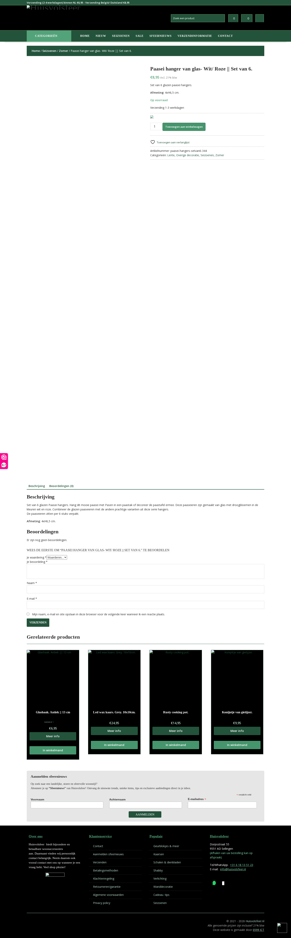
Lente (171, 155)
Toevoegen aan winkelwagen (184, 126)
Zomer (63, 51)
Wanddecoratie (163, 887)
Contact (225, 35)
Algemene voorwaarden (108, 895)
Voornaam (37, 799)
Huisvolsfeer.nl (255, 921)
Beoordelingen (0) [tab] (61, 486)
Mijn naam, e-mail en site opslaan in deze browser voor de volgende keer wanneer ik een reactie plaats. (98, 614)
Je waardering (37, 557)
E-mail (32, 598)
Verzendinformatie (195, 35)
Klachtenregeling (103, 878)
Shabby (158, 870)
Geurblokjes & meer (166, 846)
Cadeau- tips (161, 895)
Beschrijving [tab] (37, 486)
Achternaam (117, 799)
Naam (32, 583)
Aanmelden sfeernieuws (108, 854)
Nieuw (101, 35)
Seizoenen (121, 35)
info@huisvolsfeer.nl (233, 869)
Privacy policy (101, 903)
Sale (140, 35)
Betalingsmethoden (105, 870)
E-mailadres (197, 799)
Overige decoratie (187, 155)
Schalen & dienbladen (167, 862)
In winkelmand (53, 750)
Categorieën (46, 35)
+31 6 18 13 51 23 (241, 865)
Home (85, 35)
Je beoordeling (37, 562)
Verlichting (159, 878)
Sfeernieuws (160, 35)
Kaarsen (158, 854)
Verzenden (100, 862)
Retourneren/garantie (107, 887)
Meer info (53, 736)
